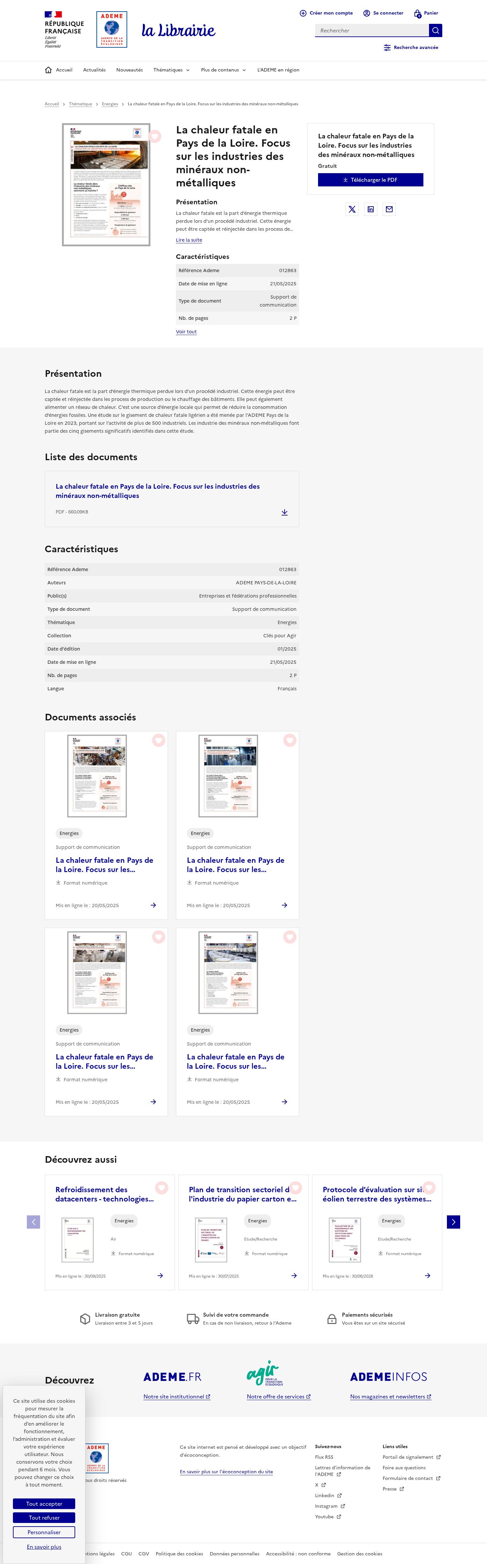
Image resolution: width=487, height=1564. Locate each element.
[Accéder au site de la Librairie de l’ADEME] (179, 30)
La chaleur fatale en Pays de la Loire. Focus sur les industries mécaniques (104, 865)
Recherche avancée (416, 47)
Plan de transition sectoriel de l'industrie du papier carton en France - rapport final (242, 1194)
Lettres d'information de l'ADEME (342, 1471)
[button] (453, 1222)
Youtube (325, 1516)
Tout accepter (44, 1504)
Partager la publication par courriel (389, 209)
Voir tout (186, 331)
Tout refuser (44, 1518)
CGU (126, 1553)
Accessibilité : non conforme (298, 1553)
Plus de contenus (220, 70)
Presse (390, 1489)
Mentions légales (96, 1553)
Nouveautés (129, 70)
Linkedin (325, 1495)
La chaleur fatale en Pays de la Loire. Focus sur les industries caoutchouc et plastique (104, 1061)
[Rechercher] (435, 30)
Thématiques (168, 70)
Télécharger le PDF (374, 180)
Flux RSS (324, 1457)
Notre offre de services (275, 1396)
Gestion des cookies (359, 1553)
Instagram (327, 1506)
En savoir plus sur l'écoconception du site (226, 1471)
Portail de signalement (409, 1457)
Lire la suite (189, 240)
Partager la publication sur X (352, 209)
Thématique (80, 104)
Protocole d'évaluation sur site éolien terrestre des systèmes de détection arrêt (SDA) (376, 1194)
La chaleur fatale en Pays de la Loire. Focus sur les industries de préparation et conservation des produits (236, 865)
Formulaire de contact (408, 1478)
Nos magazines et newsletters (387, 1396)
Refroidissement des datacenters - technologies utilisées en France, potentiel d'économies (106, 1194)
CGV (143, 1553)
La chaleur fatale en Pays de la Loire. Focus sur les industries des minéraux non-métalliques (158, 491)
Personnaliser (44, 1532)
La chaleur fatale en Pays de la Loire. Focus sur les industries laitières (236, 1061)
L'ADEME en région (278, 70)
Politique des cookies (179, 1553)
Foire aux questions (404, 1467)
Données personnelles (234, 1553)
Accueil (64, 70)
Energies (110, 104)
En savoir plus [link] (44, 1547)
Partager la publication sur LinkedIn (370, 209)
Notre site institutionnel (173, 1396)
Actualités (94, 70)
